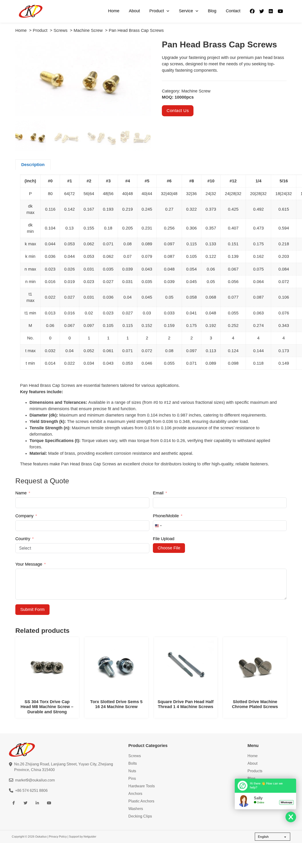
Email (158, 493)
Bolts (132, 763)
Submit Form (32, 609)
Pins (132, 778)
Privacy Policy (58, 836)
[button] (144, 46)
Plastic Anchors (141, 801)
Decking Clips (140, 816)
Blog (212, 10)
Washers (135, 809)
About (134, 10)
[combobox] (158, 526)
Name (21, 493)
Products (254, 771)
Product (156, 10)
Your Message (28, 564)
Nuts (132, 771)
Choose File (169, 548)
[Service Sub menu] (196, 11)
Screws (134, 756)
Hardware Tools (141, 786)
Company (24, 515)
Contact (233, 10)
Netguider (90, 836)
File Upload (163, 538)
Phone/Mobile (166, 515)
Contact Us (178, 110)
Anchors (135, 794)
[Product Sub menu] (167, 11)
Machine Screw (195, 91)
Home (113, 10)
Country (22, 538)
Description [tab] (33, 164)
